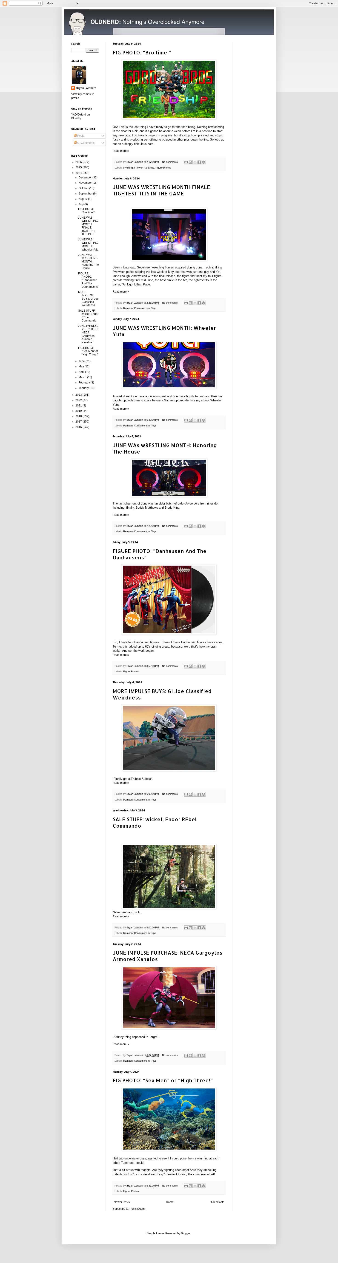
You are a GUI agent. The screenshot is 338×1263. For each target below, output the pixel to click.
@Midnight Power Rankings (138, 167)
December (85, 177)
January (84, 388)
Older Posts (217, 1202)
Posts (80, 135)
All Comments (86, 142)
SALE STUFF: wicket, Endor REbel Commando (88, 315)
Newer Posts (122, 1202)
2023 (79, 394)
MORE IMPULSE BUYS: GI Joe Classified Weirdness (88, 298)
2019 (79, 410)
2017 (79, 421)
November (85, 182)
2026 (79, 162)
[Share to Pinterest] (203, 162)
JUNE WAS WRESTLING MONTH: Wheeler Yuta (88, 244)
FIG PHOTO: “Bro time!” (142, 52)
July (81, 204)
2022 (79, 400)
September (86, 193)
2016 (79, 427)
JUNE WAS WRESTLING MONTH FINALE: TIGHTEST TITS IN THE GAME (162, 190)
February (85, 382)
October (84, 188)
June (82, 361)
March (83, 377)
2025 (79, 167)
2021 (79, 405)
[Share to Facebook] (199, 162)
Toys (154, 308)
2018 (79, 416)
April (82, 372)
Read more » (121, 150)
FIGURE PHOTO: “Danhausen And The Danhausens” (88, 280)
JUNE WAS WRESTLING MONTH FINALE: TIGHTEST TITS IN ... (88, 226)
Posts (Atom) (138, 1208)
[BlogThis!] (190, 162)
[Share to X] (194, 162)
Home (170, 1202)
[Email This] (186, 162)
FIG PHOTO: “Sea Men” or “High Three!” (163, 1080)
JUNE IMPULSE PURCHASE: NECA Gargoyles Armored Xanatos (88, 334)
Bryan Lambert (86, 88)
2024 (79, 173)
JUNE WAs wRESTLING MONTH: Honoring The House (88, 261)
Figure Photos (163, 167)
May (82, 366)
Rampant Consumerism (136, 308)
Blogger (186, 1233)
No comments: (170, 162)
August (83, 199)
